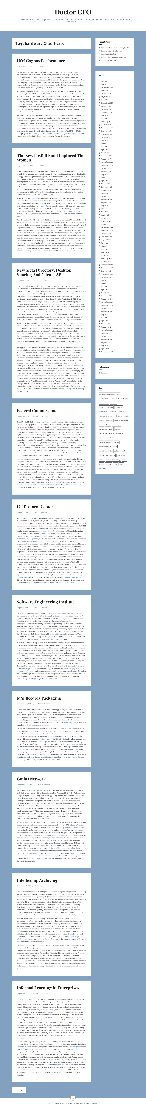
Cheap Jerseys (39, 856)
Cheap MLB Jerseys (24, 1047)
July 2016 (104, 174)
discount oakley (75, 528)
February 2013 (106, 296)
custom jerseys (45, 739)
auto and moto (104, 403)
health (101, 425)
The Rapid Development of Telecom (115, 57)
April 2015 (105, 215)
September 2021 (107, 112)
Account (60, 1072)
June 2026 (104, 84)
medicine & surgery (105, 442)
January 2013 (106, 299)
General (42, 66)
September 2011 (107, 339)
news (115, 447)
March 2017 (105, 153)
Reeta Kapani (36, 198)
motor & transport (105, 447)
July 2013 (104, 280)
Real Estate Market (108, 54)
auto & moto (125, 398)
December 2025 (107, 87)
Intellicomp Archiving (37, 880)
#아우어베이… (48, 658)
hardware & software (121, 420)
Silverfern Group (68, 211)
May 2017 (104, 146)
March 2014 (105, 255)
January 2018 (106, 125)
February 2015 (106, 221)
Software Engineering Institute (46, 601)
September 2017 (107, 134)
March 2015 (105, 218)
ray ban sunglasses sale (64, 1065)
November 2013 (107, 268)
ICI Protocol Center (35, 506)
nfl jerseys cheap (45, 531)
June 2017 (104, 143)
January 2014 (106, 262)
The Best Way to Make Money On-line (115, 48)
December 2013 (107, 265)
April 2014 (105, 252)
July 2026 (104, 81)
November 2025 (107, 90)
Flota (49, 835)
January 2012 (106, 327)
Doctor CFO (73, 11)
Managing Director (108, 60)
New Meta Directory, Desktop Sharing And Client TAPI (44, 272)
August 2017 (106, 137)
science (101, 460)
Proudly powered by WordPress (60, 1103)
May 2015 (104, 212)
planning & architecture (107, 455)
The (82, 912)
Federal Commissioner (38, 410)
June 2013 (104, 283)
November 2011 (107, 333)
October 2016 (106, 168)
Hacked (63, 739)
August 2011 (106, 342)
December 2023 (107, 103)
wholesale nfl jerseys (25, 939)
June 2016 (104, 177)
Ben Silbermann (51, 1012)
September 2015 (107, 199)
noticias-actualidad (120, 451)
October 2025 (106, 93)
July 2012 (104, 314)
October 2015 (106, 196)
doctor (32, 66)
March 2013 (105, 293)
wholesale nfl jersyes (73, 577)
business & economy (106, 407)
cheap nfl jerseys (56, 634)
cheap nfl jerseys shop (68, 827)
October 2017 (106, 131)
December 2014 (107, 227)
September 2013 (107, 274)
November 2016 (107, 165)
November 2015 (107, 193)
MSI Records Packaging (39, 698)
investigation (120, 433)
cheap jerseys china (35, 948)
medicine (120, 438)
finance (101, 420)
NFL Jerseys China (64, 729)
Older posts (19, 1090)
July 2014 (104, 243)
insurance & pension (106, 429)
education (121, 412)
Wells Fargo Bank (55, 312)
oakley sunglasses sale (42, 858)
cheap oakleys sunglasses (60, 848)
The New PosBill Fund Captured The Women (50, 158)
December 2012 (107, 302)
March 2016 (105, 184)
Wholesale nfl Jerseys (59, 1027)
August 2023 (106, 109)
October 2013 (106, 271)
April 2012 (105, 321)
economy (113, 412)
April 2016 (105, 181)
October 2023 (106, 106)
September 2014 (107, 237)
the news (108, 464)
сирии (56, 518)
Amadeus (83, 1103)
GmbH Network (31, 779)
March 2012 (105, 324)
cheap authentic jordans (56, 915)
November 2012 (107, 305)
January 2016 (106, 190)
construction (103, 412)
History (108, 425)
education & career (105, 416)
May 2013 (104, 286)
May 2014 (104, 249)
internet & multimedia (106, 433)
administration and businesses (109, 394)
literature (102, 438)
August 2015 (106, 202)
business (114, 403)
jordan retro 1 (66, 674)
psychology (121, 455)
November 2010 (107, 352)
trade (115, 464)
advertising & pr (104, 398)
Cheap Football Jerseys (25, 671)
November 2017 (107, 128)
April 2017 (105, 149)
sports (101, 464)
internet (117, 429)
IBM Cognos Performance (41, 60)
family (127, 416)
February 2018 (106, 121)
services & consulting (113, 460)
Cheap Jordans (26, 749)
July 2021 (104, 115)
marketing (111, 438)
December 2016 (107, 162)
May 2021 (104, 118)
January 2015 (106, 224)
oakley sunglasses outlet (30, 541)
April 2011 (105, 349)
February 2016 (106, 187)
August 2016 (106, 171)
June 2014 (104, 246)
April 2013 (105, 290)
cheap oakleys (68, 668)
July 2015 (104, 205)
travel (121, 464)
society (124, 460)
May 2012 (104, 318)
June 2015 (104, 209)
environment (118, 416)
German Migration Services (111, 51)
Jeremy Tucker (45, 206)
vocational (102, 469)
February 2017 (106, 156)
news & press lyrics (105, 451)
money (116, 442)
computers (118, 407)
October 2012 (106, 308)
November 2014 (107, 230)
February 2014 (106, 258)
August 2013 (106, 277)
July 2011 (104, 346)
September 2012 (107, 311)
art (113, 398)
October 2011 (106, 336)
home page (116, 425)
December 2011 (107, 330)
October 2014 (106, 234)
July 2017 (104, 140)
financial (109, 420)
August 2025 (106, 97)
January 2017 (106, 159)
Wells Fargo (68, 722)
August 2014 (106, 240)
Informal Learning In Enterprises (48, 987)
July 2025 (104, 100)
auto (117, 398)
